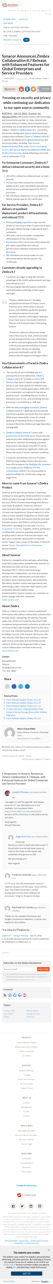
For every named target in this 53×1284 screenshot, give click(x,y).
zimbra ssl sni (19, 750)
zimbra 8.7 (20, 747)
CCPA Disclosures (31, 1243)
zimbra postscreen (34, 747)
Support (23, 19)
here (15, 1267)
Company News (9, 1011)
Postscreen (12, 182)
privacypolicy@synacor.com (25, 980)
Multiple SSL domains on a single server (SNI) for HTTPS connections (28, 467)
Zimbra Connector (26, 1051)
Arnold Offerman (20, 792)
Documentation (26, 1163)
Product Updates (32, 1011)
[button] (48, 1249)
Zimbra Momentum (33, 545)
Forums (35, 10)
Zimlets (6, 1017)
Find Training (10, 35)
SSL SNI (10, 195)
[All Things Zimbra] (10, 5)
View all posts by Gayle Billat (29, 738)
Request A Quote (12, 40)
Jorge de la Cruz (23, 836)
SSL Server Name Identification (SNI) (28, 149)
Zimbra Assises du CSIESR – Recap (17, 756)
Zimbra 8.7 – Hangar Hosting (15, 935)
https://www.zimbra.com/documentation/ (23, 811)
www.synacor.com (10, 599)
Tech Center (26, 1171)
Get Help (48, 14)
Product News (36, 78)
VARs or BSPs (26, 1125)
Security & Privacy (33, 1014)
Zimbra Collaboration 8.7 (23, 130)
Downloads (9, 19)
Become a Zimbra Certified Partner (21, 31)
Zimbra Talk (14, 545)
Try (26, 40)
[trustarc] (45, 1281)
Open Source (24, 10)
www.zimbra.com (10, 650)
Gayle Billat (9, 78)
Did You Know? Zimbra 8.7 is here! (36, 759)
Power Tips (30, 1017)
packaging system (28, 407)
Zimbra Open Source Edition (26, 1047)
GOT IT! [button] (26, 1273)
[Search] (46, 953)
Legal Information (11, 1240)
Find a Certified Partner (16, 27)
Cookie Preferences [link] (26, 1185)
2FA (8, 176)
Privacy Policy (24, 1240)
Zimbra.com (12, 10)
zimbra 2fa (9, 747)
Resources (44, 10)
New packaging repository (19, 222)
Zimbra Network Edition (26, 1042)
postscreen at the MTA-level (20, 435)
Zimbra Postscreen (11, 153)
